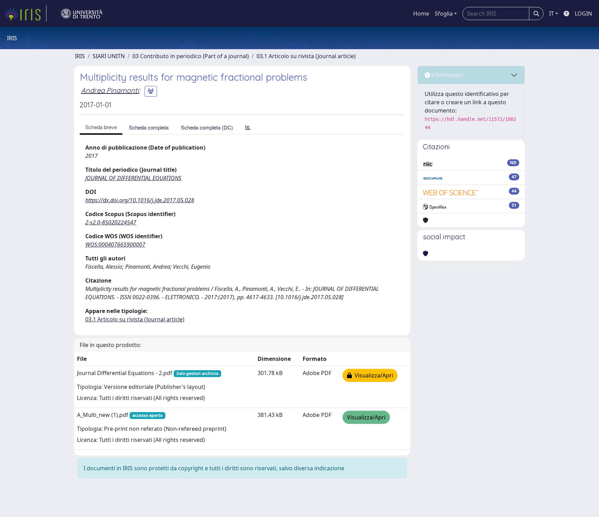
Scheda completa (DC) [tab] (207, 127)
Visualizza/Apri (372, 375)
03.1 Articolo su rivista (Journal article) (306, 56)
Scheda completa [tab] (148, 127)
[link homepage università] (82, 13)
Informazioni (446, 74)
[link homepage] (25, 13)
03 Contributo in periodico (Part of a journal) (190, 56)
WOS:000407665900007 (115, 244)
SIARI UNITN (109, 56)
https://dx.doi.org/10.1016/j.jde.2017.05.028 (139, 200)
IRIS (80, 56)
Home (421, 13)
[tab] (248, 127)
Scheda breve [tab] (101, 127)
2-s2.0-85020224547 (110, 222)
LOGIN (583, 13)
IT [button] (551, 13)
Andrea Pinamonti (110, 90)
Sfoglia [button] (444, 13)
